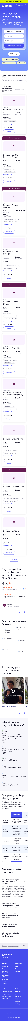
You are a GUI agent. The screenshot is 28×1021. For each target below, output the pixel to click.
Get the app (5, 966)
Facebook (18, 991)
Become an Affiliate (5, 976)
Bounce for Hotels (5, 980)
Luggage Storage (13, 946)
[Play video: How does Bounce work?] (13, 690)
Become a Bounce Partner (6, 972)
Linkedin (17, 1001)
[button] (14, 46)
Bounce (4, 946)
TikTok (17, 999)
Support (17, 969)
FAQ (16, 966)
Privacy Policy (6, 994)
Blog (3, 969)
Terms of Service (7, 991)
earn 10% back (18, 1)
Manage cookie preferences (6, 997)
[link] (21, 5)
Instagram (18, 996)
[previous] (19, 612)
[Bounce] (7, 6)
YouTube (18, 1004)
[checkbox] (8, 80)
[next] (24, 612)
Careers (4, 983)
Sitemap (17, 971)
